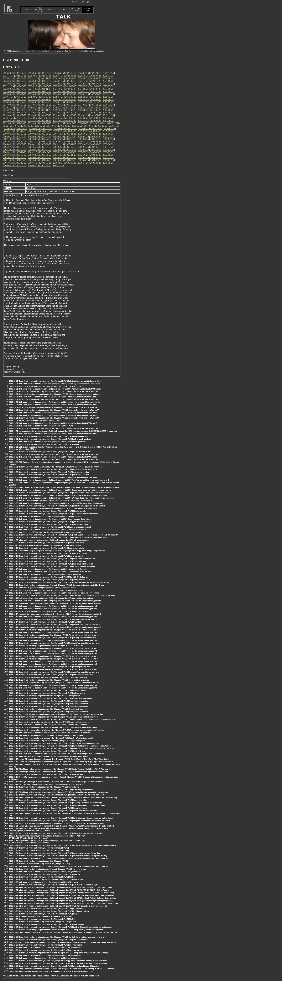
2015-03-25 (33, 112)
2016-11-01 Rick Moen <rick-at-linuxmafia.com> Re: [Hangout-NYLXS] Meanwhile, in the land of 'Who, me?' (53, 397)
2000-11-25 (33, 162)
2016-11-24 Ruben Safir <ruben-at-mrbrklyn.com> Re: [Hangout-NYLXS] (39, 848)
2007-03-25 (95, 139)
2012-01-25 (58, 123)
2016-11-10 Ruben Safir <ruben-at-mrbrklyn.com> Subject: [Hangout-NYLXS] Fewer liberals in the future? (52, 559)
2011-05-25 (40, 126)
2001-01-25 (8, 162)
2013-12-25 (108, 115)
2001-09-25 (20, 160)
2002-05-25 (33, 157)
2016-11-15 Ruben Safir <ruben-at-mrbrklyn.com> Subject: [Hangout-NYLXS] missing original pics (49, 667)
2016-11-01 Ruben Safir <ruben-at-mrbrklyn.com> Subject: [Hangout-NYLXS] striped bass (46, 386)
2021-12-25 (33, 89)
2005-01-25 (83, 147)
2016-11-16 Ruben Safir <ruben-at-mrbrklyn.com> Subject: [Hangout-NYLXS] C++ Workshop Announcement (54, 743)
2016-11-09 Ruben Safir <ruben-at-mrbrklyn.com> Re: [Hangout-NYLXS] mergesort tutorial (46, 543)
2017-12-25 (70, 102)
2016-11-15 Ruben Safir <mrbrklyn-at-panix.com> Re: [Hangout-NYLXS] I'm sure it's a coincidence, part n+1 (53, 669)
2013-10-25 (20, 118)
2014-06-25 (33, 115)
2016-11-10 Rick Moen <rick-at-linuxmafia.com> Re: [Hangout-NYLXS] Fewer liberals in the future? (50, 572)
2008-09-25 (95, 133)
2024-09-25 (70, 78)
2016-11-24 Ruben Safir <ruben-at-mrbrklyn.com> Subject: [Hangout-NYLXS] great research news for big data (54, 853)
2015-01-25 (58, 112)
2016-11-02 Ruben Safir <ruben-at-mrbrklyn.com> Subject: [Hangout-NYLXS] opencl (44, 444)
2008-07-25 (8, 136)
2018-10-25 (58, 99)
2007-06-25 (58, 139)
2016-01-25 (20, 110)
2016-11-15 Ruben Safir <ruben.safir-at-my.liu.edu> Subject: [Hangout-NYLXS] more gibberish (48, 677)
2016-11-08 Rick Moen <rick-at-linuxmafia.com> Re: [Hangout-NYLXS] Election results (45, 516)
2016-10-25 (20, 107)
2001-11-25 (108, 157)
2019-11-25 (8, 97)
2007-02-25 (108, 139)
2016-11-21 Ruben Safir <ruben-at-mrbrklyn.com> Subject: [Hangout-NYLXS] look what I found (48, 808)
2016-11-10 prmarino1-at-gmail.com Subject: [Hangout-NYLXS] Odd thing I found (42, 588)
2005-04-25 (45, 147)
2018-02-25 (45, 102)
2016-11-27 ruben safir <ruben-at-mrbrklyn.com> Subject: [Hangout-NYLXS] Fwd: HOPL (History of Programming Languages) (61, 901)
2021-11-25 (45, 89)
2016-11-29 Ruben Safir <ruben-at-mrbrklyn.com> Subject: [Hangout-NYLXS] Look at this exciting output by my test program (61, 927)
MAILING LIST (87, 9)
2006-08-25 (70, 141)
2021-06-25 (108, 89)
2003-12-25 (20, 152)
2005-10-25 (83, 144)
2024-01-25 (58, 81)
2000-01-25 (45, 165)
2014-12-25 (70, 112)
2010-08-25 (34, 128)
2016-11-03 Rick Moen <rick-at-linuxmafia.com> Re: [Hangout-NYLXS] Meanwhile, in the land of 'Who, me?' (53, 477)
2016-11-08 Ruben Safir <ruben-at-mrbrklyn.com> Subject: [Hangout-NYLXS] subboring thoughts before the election (57, 506)
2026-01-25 (95, 73)
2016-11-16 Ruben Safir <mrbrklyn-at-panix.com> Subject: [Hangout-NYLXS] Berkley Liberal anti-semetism (53, 717)
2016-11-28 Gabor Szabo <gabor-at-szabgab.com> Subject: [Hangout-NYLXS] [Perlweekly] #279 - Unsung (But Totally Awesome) (62, 942)
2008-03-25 (58, 136)
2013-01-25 (20, 120)
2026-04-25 (58, 73)
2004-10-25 (8, 149)
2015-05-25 (8, 112)
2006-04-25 (8, 144)
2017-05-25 (45, 104)
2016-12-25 (108, 104)
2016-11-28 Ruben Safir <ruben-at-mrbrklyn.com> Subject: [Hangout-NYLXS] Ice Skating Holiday (49, 911)
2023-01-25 (95, 83)
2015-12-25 (33, 110)
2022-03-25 (108, 86)
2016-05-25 (83, 107)
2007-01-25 (8, 141)
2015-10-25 (58, 110)
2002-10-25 (83, 155)
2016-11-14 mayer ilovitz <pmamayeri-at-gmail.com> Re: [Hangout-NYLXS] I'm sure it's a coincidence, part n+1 (55, 603)
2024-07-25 (95, 78)
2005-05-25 (33, 147)
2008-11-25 (70, 133)
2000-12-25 (20, 162)
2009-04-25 (8, 133)
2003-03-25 (20, 155)
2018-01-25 (58, 102)
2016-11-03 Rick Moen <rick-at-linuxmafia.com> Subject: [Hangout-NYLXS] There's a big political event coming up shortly (59, 480)
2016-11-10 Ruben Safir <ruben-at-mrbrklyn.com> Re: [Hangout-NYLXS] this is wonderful (46, 556)
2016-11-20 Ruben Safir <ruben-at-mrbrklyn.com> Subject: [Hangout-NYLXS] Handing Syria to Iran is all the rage (55, 803)
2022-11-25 (8, 86)
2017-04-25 (58, 104)
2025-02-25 (8, 78)
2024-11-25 (45, 78)
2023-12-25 (70, 81)
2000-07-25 (83, 162)
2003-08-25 (70, 152)
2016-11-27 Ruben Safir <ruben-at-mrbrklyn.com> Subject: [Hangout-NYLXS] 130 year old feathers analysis (53, 885)
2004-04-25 (83, 149)
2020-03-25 (70, 94)
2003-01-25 (45, 155)
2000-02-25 (33, 165)
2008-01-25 (83, 136)
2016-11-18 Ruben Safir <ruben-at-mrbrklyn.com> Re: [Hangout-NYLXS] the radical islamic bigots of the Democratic (57, 795)
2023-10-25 (95, 81)
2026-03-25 (70, 73)
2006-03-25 (20, 144)
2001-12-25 (95, 157)
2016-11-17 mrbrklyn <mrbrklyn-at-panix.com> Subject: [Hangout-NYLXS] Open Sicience (46, 784)
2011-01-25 (89, 126)
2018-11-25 (45, 99)
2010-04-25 (84, 128)
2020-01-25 (95, 94)
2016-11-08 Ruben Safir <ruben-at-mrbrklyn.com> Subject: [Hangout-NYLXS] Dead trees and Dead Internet (53, 514)
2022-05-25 (83, 86)
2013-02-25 (8, 120)
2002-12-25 (58, 155)
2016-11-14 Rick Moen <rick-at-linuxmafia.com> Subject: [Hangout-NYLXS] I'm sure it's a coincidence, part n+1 (55, 601)
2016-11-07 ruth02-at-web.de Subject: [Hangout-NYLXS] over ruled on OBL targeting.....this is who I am (51, 501)
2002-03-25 (58, 157)
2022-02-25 (8, 89)
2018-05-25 (8, 102)
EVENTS (27, 10)
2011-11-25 (83, 123)
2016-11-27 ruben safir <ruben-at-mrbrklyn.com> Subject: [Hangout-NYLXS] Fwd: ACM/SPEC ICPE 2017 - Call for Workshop (60, 887)
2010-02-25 (109, 128)
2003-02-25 (33, 155)
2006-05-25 (108, 141)
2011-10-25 (95, 123)
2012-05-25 (8, 123)
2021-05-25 (8, 91)
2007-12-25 (95, 136)
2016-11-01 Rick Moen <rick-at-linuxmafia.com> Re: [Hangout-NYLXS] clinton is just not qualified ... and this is (54, 384)
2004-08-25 (33, 149)
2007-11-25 (108, 136)
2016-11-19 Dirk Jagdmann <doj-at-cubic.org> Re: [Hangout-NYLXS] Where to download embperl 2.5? (51, 971)
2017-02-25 (83, 104)
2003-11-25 (33, 152)
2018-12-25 (33, 99)
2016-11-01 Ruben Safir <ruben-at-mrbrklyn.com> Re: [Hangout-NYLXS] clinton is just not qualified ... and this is (55, 381)
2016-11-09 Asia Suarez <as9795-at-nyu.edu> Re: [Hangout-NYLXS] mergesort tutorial (45, 532)
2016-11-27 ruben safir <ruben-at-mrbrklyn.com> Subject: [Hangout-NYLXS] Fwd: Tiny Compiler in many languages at (58, 906)
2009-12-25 (20, 131)
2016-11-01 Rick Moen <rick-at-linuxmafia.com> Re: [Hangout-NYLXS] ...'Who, (41, 426)
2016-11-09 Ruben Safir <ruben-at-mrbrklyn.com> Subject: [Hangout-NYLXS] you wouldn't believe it (50, 522)
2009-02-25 (33, 133)
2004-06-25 (58, 149)
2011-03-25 (64, 126)
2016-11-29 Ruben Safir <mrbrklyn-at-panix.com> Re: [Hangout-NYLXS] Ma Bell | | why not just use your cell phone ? (57, 937)
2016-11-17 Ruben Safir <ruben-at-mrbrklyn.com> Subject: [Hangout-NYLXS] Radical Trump (47, 751)
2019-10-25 (20, 97)
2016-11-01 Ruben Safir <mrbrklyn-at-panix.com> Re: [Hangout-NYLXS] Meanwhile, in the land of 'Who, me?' (54, 407)
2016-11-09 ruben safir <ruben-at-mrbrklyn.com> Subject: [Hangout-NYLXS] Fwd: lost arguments (49, 540)
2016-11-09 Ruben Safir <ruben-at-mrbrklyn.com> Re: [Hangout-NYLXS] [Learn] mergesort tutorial (50, 527)
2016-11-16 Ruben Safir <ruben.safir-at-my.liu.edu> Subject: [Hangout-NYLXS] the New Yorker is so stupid (53, 727)
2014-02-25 (83, 115)
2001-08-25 (33, 160)
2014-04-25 (58, 115)
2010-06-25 (59, 128)
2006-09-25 (58, 141)
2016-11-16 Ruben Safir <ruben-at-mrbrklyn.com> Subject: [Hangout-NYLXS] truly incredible (47, 691)
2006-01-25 (45, 144)
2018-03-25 (33, 102)
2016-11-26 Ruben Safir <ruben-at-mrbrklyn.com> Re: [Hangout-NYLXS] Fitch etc (42, 877)
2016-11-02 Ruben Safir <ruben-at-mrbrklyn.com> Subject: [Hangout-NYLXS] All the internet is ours (50, 452)
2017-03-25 (70, 104)
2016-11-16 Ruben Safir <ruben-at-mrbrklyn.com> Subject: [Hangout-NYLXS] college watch (47, 693)
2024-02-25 (45, 81)
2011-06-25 (27, 126)
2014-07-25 (20, 115)
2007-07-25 (45, 139)
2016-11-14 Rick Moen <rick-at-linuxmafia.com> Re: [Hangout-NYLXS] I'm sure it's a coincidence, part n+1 (53, 606)
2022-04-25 (95, 86)
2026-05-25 (45, 73)
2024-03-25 (33, 81)
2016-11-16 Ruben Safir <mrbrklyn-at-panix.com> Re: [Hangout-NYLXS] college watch (44, 696)
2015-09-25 (70, 110)
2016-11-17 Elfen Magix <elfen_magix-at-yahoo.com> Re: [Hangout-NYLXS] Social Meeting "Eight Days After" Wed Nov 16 (60, 769)
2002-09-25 (95, 155)
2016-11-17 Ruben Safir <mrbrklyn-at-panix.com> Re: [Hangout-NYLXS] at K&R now (44, 787)
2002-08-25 (108, 155)
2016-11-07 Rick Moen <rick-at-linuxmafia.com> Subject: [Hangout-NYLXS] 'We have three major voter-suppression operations (62, 498)
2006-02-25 (33, 144)
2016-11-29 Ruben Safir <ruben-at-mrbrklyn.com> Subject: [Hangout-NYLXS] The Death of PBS (48, 940)
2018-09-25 (70, 99)
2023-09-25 (108, 81)
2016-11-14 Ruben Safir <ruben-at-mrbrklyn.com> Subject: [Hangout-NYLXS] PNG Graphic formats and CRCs (54, 625)
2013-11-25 (8, 118)
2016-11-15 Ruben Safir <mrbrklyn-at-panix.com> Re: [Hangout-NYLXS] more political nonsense (49, 680)
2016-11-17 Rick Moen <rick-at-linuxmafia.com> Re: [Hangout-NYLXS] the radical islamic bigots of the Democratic (56, 754)
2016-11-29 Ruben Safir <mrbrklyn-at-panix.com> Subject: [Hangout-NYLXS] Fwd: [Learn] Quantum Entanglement (56, 930)
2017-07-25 (20, 104)
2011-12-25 (70, 123)
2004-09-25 (20, 149)
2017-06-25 (33, 104)
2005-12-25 (58, 144)
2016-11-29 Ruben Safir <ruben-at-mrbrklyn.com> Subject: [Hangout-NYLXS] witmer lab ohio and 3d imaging (54, 966)
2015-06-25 (108, 110)
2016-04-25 (95, 107)
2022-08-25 (45, 86)
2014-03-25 (70, 115)
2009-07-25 (83, 131)
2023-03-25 (70, 83)
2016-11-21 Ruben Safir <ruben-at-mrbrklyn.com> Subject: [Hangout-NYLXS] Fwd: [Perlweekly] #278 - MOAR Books (57, 805)
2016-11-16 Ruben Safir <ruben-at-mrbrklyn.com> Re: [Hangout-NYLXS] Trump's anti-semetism (48, 701)
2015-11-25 (45, 110)
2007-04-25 (83, 139)
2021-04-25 (20, 91)
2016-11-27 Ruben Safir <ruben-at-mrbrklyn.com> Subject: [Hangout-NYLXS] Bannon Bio (46, 909)
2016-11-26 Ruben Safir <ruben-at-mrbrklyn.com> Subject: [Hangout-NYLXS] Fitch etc (44, 874)
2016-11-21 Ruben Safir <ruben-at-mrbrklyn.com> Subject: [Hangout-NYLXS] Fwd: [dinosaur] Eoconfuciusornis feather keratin (61, 818)
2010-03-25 (96, 128)
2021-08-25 (83, 89)
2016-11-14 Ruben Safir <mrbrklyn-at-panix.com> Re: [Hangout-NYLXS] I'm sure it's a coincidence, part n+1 (53, 630)
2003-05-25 (108, 152)
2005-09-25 (95, 144)
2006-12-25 (20, 141)
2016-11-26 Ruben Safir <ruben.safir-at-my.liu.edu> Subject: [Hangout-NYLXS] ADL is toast (46, 880)
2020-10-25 (95, 91)
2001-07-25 (45, 160)
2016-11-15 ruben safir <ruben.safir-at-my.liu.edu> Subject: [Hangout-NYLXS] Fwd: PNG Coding (48, 756)
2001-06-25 (58, 160)
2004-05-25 (70, 149)
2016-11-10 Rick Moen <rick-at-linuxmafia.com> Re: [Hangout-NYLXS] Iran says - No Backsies (48, 569)
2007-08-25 (33, 139)
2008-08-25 (108, 133)
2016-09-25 (33, 107)
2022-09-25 (33, 86)
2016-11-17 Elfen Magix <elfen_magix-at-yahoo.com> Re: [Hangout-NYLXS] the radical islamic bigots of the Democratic (58, 772)
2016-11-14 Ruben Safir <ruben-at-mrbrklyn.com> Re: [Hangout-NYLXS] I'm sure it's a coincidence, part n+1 (54, 643)
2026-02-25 (83, 73)
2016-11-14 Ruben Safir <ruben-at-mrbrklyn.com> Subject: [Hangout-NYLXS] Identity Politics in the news (52, 638)
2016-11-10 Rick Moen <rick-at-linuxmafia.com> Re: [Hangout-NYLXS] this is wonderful (45, 574)
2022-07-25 (58, 86)
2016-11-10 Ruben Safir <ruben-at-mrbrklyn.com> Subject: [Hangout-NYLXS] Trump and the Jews (49, 580)
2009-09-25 (58, 131)
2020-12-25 (70, 91)
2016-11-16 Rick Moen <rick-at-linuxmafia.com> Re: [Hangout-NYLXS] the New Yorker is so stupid (49, 733)
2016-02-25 (8, 110)
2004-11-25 (108, 147)
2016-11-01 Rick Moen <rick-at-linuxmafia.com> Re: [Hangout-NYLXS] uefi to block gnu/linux (47, 442)
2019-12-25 (108, 94)
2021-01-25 (58, 91)
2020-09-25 (108, 91)
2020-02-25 (83, 94)
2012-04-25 (20, 123)
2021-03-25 (33, 91)
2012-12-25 (33, 120)
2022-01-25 (20, 89)
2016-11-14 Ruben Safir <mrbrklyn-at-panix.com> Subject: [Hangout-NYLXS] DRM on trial (46, 646)
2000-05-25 (108, 162)
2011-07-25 (15, 126)
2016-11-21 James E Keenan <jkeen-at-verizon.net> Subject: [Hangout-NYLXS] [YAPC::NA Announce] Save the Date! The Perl (61, 826)
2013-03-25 (108, 118)
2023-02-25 (83, 83)
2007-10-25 (8, 139)
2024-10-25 (58, 78)
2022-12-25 (108, 83)
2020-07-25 (20, 94)
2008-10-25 (83, 133)
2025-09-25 (33, 75)
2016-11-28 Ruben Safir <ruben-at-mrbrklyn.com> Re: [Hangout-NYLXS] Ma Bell (42, 919)
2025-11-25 (8, 75)
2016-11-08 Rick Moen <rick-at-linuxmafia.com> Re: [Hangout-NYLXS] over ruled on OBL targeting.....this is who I (56, 503)
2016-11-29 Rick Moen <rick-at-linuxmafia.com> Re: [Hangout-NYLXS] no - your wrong (44, 948)
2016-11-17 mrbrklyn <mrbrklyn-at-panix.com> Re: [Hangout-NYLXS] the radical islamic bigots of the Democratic (56, 782)
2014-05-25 (45, 115)
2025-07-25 (58, 75)
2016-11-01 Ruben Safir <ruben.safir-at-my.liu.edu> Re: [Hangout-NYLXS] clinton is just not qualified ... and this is (55, 467)
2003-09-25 (58, 152)
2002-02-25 (70, 157)
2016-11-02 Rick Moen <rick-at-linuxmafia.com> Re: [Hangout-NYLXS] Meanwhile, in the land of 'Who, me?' (53, 457)
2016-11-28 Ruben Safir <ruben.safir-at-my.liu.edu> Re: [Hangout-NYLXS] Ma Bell (42, 922)
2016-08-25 (45, 107)
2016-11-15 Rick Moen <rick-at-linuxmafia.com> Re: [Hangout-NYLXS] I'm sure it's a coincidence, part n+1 (53, 661)
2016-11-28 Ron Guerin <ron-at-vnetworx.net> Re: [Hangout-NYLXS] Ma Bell (40, 916)
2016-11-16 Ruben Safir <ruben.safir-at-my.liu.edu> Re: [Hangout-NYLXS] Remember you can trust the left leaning (56, 730)
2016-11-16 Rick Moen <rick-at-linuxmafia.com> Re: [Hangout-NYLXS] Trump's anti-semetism (48, 725)
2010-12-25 (101, 126)
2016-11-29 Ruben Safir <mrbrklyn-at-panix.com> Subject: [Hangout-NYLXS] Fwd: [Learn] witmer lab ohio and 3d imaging (59, 953)
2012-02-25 (45, 123)
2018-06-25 (108, 99)
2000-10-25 (45, 162)
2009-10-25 (45, 131)
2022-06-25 (70, 86)
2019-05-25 (83, 97)
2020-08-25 (8, 94)
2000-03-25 (20, 165)
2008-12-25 (58, 133)
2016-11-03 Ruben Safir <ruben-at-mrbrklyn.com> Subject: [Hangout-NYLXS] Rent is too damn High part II (53, 470)
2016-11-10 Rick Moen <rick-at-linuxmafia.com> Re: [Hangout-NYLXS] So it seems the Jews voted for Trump (54, 593)
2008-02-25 (70, 136)
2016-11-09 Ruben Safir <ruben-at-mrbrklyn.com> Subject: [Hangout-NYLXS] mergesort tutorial (48, 524)
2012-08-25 (83, 120)
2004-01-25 (8, 152)
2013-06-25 (70, 118)
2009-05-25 (108, 131)
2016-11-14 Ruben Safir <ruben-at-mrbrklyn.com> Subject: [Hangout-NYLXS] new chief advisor (48, 611)
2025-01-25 (20, 78)
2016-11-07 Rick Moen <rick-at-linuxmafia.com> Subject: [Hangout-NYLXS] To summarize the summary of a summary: (58, 495)
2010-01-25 (8, 131)
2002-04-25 (45, 157)
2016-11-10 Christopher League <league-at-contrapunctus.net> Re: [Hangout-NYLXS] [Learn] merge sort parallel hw (57, 551)
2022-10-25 (20, 86)
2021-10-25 (58, 89)
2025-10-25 (20, 75)
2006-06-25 (95, 141)
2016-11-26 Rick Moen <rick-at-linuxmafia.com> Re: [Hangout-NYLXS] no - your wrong (44, 872)
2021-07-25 (95, 89)
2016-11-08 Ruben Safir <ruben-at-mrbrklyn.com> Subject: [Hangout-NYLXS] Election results (47, 511)
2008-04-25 (45, 136)
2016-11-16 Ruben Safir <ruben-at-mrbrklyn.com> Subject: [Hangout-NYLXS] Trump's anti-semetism (50, 698)
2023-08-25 (8, 83)
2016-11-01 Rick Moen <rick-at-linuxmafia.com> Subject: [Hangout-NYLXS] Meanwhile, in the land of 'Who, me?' (55, 389)
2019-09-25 (33, 97)
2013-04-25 (95, 118)
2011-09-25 (107, 123)
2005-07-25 (8, 147)
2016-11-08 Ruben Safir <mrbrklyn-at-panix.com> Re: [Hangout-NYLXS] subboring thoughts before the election (55, 508)
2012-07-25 (95, 120)
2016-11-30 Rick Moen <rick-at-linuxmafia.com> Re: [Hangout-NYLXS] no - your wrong (44, 958)
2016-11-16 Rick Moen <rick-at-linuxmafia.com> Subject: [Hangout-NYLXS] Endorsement (46, 735)
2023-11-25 (83, 81)
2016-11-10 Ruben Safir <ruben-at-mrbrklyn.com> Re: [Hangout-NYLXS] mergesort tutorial (46, 548)
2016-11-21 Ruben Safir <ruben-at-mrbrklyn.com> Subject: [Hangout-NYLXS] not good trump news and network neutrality (59, 821)
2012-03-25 (33, 123)
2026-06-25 (33, 73)
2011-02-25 (77, 126)
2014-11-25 (83, 112)
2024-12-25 (33, 78)
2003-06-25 (95, 152)
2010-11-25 (114, 126)
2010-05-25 (71, 128)
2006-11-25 (33, 141)
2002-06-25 (20, 157)
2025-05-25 (83, 75)
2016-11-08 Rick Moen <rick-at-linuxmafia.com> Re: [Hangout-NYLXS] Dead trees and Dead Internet (50, 519)
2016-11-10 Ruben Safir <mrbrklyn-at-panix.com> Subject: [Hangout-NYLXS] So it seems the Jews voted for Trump (56, 585)
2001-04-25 (83, 160)
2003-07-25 (83, 152)
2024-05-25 (8, 81)
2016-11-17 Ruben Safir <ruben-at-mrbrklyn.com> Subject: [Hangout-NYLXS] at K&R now (46, 774)
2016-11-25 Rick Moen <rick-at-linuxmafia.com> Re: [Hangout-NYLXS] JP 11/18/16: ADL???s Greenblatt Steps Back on (58, 858)
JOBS (63, 10)
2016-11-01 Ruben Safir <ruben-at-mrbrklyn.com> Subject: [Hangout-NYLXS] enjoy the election (48, 436)
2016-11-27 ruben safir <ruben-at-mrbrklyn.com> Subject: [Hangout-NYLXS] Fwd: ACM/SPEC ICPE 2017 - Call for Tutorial (59, 890)
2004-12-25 (95, 147)
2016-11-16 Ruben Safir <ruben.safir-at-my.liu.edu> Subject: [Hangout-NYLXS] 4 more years (47, 741)
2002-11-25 (70, 155)
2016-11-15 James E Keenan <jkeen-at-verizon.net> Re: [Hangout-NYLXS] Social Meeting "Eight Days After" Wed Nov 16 (59, 759)
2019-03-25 (108, 97)
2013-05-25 (83, 118)
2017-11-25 (83, 102)
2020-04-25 (58, 94)
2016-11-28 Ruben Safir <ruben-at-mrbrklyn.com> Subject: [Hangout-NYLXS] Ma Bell (44, 914)
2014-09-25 (108, 112)
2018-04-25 (20, 102)
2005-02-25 (70, 147)
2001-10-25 (8, 160)
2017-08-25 (8, 104)
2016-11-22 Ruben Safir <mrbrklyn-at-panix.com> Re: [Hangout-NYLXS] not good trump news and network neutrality (57, 823)
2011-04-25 (52, 126)
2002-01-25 (83, 157)
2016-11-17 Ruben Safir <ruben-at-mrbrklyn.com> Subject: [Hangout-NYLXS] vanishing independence (51, 790)
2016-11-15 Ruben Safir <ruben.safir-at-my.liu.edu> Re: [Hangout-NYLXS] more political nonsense (49, 722)
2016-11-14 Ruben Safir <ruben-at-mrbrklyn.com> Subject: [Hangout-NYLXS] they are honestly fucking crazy (54, 619)
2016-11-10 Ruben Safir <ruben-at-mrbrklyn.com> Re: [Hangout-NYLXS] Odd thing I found (46, 590)
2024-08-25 (83, 78)
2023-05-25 (45, 83)
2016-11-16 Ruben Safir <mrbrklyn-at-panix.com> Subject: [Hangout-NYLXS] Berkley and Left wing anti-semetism (56, 714)
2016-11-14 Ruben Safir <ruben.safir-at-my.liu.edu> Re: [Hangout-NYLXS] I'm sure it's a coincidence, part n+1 (54, 683)
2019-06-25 (70, 97)
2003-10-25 (45, 152)
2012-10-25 (58, 120)
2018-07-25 (95, 99)
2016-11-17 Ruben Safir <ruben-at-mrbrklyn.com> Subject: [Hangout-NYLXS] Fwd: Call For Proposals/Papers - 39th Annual (60, 746)
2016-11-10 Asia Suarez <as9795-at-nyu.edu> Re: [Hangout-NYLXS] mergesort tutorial (45, 545)
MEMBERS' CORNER (75, 9)
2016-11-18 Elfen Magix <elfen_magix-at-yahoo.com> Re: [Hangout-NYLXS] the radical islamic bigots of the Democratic (58, 792)
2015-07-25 (95, 110)
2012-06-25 (108, 120)
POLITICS (51, 10)
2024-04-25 (20, 81)
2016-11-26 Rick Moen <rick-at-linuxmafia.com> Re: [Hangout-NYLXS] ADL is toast (43, 882)
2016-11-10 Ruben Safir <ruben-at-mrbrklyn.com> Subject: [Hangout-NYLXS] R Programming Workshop (52, 567)
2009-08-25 (70, 131)
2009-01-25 (45, 133)
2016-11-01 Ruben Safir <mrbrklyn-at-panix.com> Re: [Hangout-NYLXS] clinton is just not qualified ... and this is (55, 394)
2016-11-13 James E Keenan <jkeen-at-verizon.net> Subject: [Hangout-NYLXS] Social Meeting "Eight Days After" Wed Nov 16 (61, 762)
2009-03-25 (20, 133)
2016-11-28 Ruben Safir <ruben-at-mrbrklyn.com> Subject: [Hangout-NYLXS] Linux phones (46, 924)
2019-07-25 (58, 97)
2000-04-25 (8, 165)
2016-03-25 (108, 107)
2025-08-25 (45, 75)
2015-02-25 (45, 112)
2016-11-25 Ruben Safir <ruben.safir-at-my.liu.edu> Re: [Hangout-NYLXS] (39, 864)
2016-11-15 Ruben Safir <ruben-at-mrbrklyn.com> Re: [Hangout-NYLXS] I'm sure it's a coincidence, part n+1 (54, 672)
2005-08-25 (108, 144)
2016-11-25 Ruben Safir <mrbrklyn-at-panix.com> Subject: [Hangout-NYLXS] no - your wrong (47, 869)
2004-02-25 (108, 149)
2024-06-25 (108, 78)
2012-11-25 (45, 120)
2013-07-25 (58, 118)
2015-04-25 (20, 112)
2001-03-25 (95, 160)
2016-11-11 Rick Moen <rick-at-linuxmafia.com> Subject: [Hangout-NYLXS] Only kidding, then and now (51, 598)
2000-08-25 (70, 162)
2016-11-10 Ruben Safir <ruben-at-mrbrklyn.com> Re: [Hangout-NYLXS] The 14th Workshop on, (48, 577)
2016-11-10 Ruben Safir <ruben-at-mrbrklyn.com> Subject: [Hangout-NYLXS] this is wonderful (48, 553)
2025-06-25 (70, 75)
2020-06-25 (33, 94)
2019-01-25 (20, 99)
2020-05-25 (45, 94)
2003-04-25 (8, 155)
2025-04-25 (95, 75)
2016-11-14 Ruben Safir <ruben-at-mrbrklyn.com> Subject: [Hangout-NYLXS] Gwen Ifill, (45, 622)
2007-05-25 (70, 139)
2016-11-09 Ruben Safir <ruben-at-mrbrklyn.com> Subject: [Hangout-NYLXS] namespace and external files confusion (57, 538)
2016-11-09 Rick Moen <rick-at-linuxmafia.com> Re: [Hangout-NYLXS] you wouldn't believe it (47, 530)
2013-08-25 (45, 118)
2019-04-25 (95, 97)
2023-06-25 (33, 83)
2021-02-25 (45, 91)
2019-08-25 (45, 97)
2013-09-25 (33, 118)
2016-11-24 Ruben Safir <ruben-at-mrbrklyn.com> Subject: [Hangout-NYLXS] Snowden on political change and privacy (58, 856)
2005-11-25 (70, 144)
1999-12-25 (58, 165)
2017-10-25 (95, 102)
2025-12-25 (108, 73)
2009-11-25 (33, 131)
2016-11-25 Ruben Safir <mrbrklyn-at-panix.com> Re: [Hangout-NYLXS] (38, 861)
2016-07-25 (58, 107)
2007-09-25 (20, 139)
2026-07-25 (20, 73)
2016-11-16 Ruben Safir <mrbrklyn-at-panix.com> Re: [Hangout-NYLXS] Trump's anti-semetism (48, 709)
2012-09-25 (70, 120)
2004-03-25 (95, 149)
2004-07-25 (45, 149)
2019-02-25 (8, 99)
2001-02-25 (108, 160)
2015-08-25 (83, 110)
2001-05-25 (70, 160)
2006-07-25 (83, 141)
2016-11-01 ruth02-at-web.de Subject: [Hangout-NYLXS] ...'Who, (35, 421)
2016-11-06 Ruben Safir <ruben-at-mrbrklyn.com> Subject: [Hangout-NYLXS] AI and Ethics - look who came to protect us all (60, 493)
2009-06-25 (95, 131)
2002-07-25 (8, 157)
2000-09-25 (58, 162)
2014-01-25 (95, 115)
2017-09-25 (108, 102)
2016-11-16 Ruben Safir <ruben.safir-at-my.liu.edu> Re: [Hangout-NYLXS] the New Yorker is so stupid (51, 738)
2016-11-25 (8, 107)
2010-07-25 (46, 128)
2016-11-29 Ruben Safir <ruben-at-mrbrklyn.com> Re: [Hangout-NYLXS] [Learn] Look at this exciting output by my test (58, 961)
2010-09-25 (21, 128)
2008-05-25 (33, 136)
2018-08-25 (83, 99)
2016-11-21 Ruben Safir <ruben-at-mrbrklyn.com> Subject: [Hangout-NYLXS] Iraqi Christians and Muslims (53, 811)
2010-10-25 (9, 128)
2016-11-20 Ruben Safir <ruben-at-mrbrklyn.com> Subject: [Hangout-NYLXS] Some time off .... (48, 800)
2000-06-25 (95, 162)
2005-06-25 (20, 147)
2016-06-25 (70, 107)
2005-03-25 (58, 147)
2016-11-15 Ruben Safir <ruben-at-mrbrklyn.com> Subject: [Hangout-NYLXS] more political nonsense (51, 675)
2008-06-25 (20, 136)
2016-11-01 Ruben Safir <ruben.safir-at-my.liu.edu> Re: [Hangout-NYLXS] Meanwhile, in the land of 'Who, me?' (54, 392)
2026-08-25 (8, 73)
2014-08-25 (8, 115)
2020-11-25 (83, 91)
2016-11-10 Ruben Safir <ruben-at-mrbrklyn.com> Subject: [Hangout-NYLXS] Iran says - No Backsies (51, 564)
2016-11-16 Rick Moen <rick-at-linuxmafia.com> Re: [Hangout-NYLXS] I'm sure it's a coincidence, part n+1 (53, 685)
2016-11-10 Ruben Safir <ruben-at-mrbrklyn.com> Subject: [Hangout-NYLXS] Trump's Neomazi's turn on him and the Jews (59, 582)
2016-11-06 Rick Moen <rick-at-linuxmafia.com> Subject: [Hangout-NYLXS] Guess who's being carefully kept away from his (60, 490)
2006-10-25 (45, 141)
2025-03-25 (108, 75)
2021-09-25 (70, 89)
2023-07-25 (20, 83)
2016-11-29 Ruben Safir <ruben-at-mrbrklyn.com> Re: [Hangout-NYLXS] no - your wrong (45, 945)
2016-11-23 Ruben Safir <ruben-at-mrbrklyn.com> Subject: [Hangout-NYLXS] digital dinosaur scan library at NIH (55, 833)
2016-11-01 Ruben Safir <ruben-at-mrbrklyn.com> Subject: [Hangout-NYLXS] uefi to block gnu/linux (50, 439)
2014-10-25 (95, 112)
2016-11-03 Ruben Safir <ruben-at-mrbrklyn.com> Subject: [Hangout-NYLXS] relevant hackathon (49, 472)
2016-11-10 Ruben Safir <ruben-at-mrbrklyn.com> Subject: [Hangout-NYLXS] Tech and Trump (47, 561)
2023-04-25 (58, 83)
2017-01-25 (95, 104)
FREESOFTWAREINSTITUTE (38, 9)
